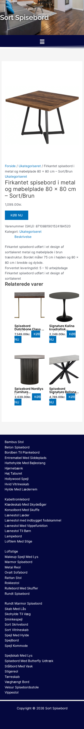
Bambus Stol (14, 442)
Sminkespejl (13, 619)
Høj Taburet (13, 473)
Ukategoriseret (30, 166)
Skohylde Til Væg (18, 614)
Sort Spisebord (56, 708)
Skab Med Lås (15, 609)
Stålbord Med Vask (19, 666)
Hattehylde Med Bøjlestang (25, 463)
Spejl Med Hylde (17, 635)
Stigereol (11, 671)
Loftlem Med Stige (18, 541)
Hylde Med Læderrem (21, 489)
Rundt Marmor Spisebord (23, 603)
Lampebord (13, 536)
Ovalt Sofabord (16, 572)
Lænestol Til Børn (18, 531)
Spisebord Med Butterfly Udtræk (29, 661)
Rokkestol (12, 583)
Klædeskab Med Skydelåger (25, 504)
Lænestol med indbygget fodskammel (33, 520)
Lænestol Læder (17, 515)
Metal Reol (13, 567)
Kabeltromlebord (17, 499)
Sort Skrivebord (16, 624)
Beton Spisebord (17, 447)
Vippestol (11, 692)
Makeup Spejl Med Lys (21, 557)
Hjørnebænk (14, 468)
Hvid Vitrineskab (17, 484)
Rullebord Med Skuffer (21, 588)
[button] (42, 41)
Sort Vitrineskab (16, 630)
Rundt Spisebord (17, 593)
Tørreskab (12, 677)
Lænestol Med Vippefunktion (26, 526)
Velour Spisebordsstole (22, 687)
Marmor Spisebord (18, 562)
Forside (10, 166)
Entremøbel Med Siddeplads (25, 458)
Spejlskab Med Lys (18, 655)
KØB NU (16, 215)
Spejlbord (12, 640)
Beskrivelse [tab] (23, 237)
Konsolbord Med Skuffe (22, 510)
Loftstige (11, 551)
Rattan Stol (13, 578)
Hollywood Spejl (16, 479)
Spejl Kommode (16, 646)
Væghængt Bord (17, 682)
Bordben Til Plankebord (22, 452)
